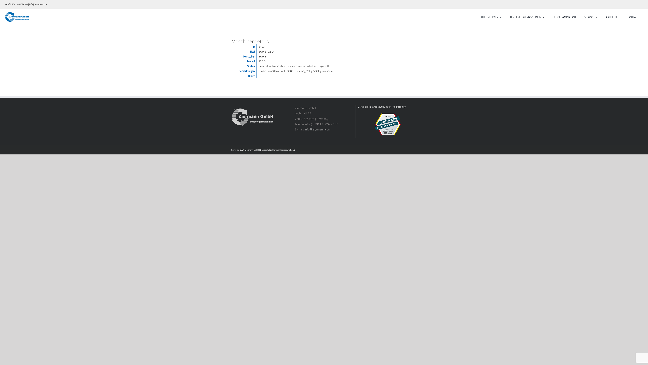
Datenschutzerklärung (269, 149)
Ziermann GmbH (252, 149)
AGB (293, 149)
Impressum (285, 149)
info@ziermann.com (318, 129)
